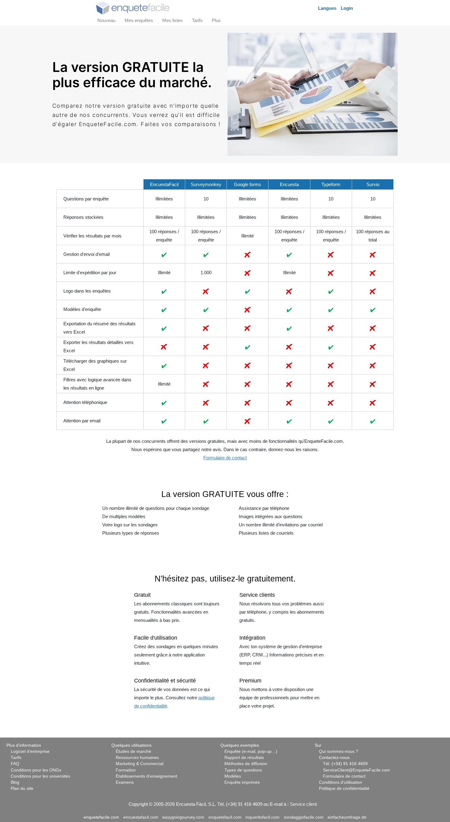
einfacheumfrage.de (347, 817)
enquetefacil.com (225, 817)
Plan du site (22, 788)
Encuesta (289, 184)
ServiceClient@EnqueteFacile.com (356, 770)
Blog (15, 782)
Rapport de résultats (244, 757)
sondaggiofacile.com (304, 817)
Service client (303, 804)
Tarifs (16, 757)
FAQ (15, 763)
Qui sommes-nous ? (338, 751)
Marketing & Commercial (139, 763)
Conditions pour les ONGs (36, 770)
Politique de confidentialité (344, 788)
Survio (372, 184)
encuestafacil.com (140, 817)
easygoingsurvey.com (183, 817)
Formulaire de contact (225, 457)
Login (347, 8)
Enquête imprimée (242, 782)
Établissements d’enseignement (146, 776)
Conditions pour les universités (40, 776)
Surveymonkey (206, 184)
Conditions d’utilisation (340, 782)
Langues (327, 8)
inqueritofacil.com (262, 817)
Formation (126, 770)
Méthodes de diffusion (245, 763)
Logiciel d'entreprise (30, 751)
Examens (125, 782)
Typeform (330, 184)
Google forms (247, 184)
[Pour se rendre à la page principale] (132, 7)
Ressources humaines (137, 757)
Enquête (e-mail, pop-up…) (250, 751)
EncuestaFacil (164, 184)
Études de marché (133, 751)
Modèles (232, 776)
